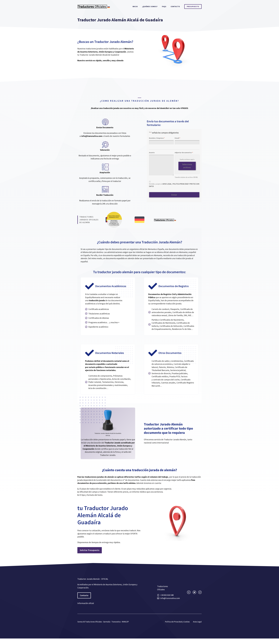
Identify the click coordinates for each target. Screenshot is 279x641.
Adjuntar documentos (184, 152)
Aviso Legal (197, 622)
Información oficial (85, 603)
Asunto (152, 152)
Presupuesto (193, 6)
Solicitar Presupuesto (89, 550)
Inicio (135, 6)
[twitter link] (194, 592)
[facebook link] (200, 592)
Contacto (175, 6)
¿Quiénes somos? (150, 6)
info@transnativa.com (170, 598)
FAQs (164, 6)
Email (177, 138)
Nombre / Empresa (157, 138)
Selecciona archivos (187, 166)
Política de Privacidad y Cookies (177, 622)
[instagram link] (188, 592)
